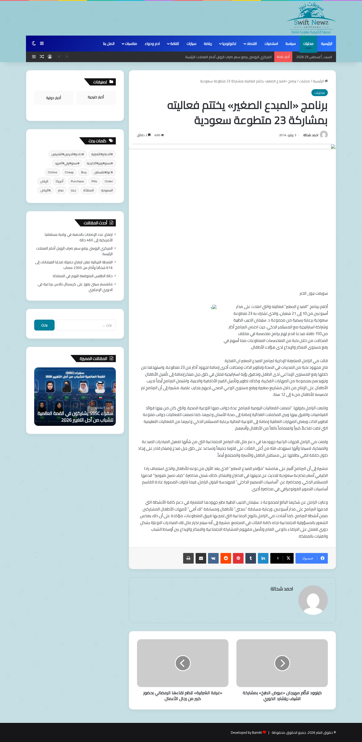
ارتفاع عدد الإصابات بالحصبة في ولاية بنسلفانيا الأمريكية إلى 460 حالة (79, 237)
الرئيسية (326, 43)
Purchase (77, 181)
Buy (84, 172)
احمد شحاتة (310, 135)
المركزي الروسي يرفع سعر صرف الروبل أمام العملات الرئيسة (74, 251)
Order (109, 181)
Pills (94, 181)
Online (52, 172)
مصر (61, 190)
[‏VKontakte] (213, 558)
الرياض (44, 181)
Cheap (69, 172)
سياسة (290, 43)
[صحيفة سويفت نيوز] (311, 18)
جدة (73, 190)
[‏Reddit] (225, 558)
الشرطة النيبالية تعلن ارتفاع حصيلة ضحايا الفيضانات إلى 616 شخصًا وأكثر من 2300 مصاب (74, 265)
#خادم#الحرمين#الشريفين (67, 154)
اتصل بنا (108, 43)
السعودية (107, 190)
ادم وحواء (152, 43)
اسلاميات (271, 43)
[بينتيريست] (238, 558)
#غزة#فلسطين (103, 172)
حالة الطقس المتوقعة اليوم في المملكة (83, 275)
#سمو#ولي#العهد (67, 163)
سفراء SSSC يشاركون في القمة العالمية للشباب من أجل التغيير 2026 (75, 416)
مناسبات (131, 43)
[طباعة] (188, 558)
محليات (308, 43)
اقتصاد (252, 43)
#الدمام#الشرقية (102, 154)
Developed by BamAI (246, 732)
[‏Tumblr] (250, 558)
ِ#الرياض (46, 190)
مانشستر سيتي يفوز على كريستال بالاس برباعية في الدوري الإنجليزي (75, 287)
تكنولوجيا (229, 43)
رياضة (208, 43)
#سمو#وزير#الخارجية (100, 163)
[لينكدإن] (263, 558)
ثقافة (174, 43)
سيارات (191, 43)
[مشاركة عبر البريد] (201, 558)
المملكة (88, 190)
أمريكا (59, 181)
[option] (75, 396)
